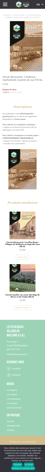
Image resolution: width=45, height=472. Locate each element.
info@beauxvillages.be (17, 354)
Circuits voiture (19, 15)
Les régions (12, 390)
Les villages (12, 394)
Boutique (7, 15)
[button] (39, 4)
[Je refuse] (42, 458)
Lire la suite (22, 257)
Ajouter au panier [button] (22, 307)
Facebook (16, 369)
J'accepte (17, 464)
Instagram (16, 375)
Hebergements (13, 426)
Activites (10, 430)
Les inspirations (14, 399)
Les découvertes (14, 408)
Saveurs (10, 421)
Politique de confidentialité (22, 442)
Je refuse (29, 464)
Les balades (12, 403)
